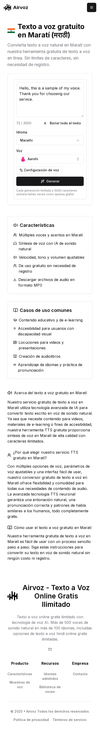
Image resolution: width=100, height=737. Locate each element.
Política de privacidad (31, 720)
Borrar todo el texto (65, 123)
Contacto (80, 674)
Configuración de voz (41, 170)
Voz (19, 151)
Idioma (21, 132)
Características (19, 674)
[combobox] (50, 140)
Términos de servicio (70, 720)
